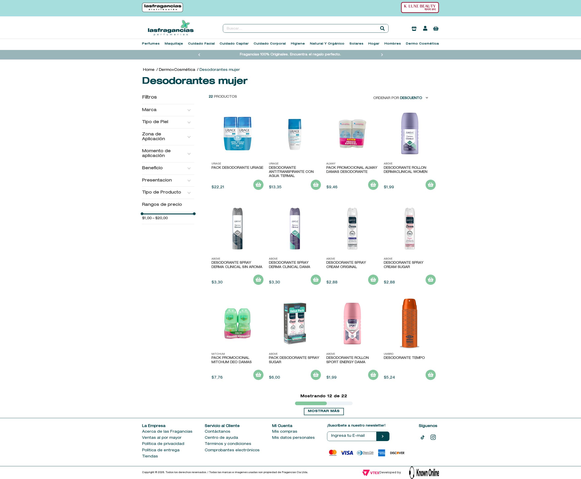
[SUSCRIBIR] (383, 436)
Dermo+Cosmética (177, 70)
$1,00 (147, 218)
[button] (168, 110)
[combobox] (306, 28)
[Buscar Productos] (382, 28)
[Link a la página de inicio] (148, 70)
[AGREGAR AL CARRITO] (258, 185)
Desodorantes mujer (219, 70)
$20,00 (160, 218)
